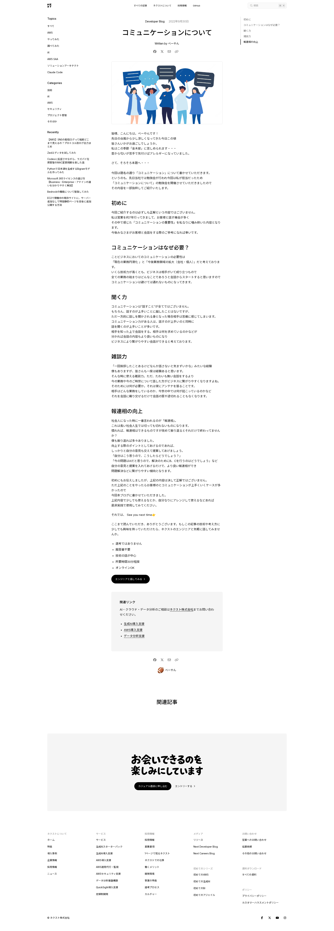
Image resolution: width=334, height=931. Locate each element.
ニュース (52, 873)
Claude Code (55, 72)
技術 (49, 90)
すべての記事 (140, 6)
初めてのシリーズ (203, 868)
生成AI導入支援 (134, 624)
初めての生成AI (201, 881)
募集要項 (149, 846)
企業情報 (52, 860)
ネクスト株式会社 (181, 609)
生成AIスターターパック (109, 846)
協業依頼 (247, 846)
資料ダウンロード (252, 868)
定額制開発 (102, 894)
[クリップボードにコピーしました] (176, 51)
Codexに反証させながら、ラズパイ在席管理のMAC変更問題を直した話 (68, 161)
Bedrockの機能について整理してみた (68, 191)
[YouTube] (277, 918)
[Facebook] (262, 918)
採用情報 (182, 6)
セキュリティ (54, 108)
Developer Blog (155, 21)
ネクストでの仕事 (154, 860)
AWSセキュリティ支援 (108, 873)
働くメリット (152, 866)
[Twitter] (269, 918)
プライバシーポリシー (254, 895)
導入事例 (52, 853)
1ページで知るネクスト (157, 853)
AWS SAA (52, 59)
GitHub (196, 6)
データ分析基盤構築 (107, 880)
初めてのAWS (201, 874)
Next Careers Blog (204, 853)
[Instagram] (285, 918)
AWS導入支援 (133, 630)
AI (48, 52)
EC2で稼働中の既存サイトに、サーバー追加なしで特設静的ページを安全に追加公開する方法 (69, 201)
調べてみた (53, 45)
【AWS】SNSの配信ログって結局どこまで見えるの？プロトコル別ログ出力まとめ (69, 143)
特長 (49, 846)
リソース (198, 839)
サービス (101, 839)
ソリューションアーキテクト (63, 65)
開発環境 (149, 873)
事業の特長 (151, 880)
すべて (50, 26)
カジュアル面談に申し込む (152, 786)
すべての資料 (249, 874)
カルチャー (151, 894)
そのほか (52, 121)
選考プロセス (152, 887)
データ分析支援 (134, 636)
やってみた (53, 39)
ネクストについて (162, 6)
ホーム (51, 839)
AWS (50, 32)
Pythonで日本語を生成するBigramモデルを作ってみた (68, 170)
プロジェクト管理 (57, 115)
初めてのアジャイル (204, 894)
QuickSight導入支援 (107, 887)
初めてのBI (199, 888)
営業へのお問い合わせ (254, 839)
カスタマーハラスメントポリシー (260, 902)
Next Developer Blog (205, 846)
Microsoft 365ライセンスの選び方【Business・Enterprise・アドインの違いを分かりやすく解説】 (69, 182)
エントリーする (184, 786)
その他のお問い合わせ (254, 853)
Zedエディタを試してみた (61, 152)
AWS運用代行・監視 (107, 866)
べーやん (173, 43)
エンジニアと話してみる (129, 579)
